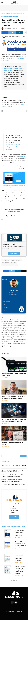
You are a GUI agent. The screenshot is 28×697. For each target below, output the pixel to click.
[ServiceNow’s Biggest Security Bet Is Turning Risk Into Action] (14, 364)
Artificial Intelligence (16, 260)
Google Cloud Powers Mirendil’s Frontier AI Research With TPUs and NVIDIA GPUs (13, 397)
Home (2, 13)
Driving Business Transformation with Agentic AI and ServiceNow (20, 557)
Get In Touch (7, 609)
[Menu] (2, 2)
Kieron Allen (8, 28)
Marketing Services (17, 609)
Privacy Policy (19, 606)
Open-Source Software (8, 265)
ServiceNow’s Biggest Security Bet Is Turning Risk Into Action (13, 374)
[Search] (26, 2)
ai (2, 260)
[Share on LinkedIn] (19, 32)
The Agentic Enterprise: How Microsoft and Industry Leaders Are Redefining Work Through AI (20, 570)
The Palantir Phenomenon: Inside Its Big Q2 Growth (13, 443)
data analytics (5, 262)
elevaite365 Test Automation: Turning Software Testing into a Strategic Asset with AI (20, 545)
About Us (10, 606)
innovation (22, 156)
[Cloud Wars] (14, 2)
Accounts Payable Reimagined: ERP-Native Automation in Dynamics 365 (20, 533)
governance (20, 165)
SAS (20, 56)
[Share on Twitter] (12, 32)
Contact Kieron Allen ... (7, 347)
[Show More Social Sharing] (25, 32)
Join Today (14, 517)
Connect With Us (14, 253)
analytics (7, 260)
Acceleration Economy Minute (9, 16)
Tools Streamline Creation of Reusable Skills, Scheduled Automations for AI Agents (13, 420)
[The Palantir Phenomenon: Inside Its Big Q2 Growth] (14, 433)
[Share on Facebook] (5, 32)
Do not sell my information (14, 611)
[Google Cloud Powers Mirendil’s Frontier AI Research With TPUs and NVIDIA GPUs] (14, 387)
